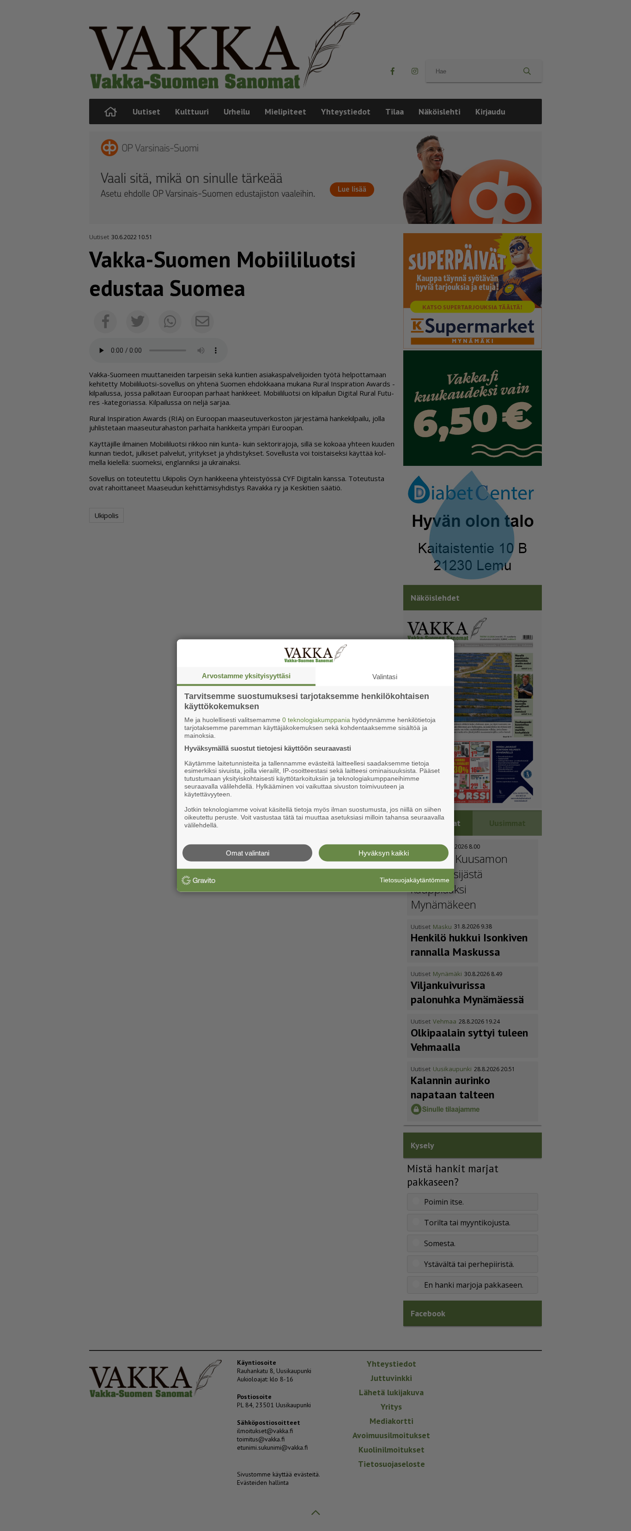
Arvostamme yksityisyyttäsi (246, 676)
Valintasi (384, 677)
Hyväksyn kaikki (383, 852)
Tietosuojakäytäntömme (414, 880)
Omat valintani (247, 852)
